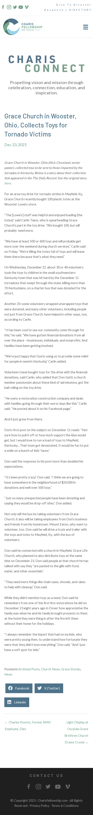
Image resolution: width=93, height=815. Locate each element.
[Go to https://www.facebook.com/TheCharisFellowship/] (3, 8)
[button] (46, 775)
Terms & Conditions (65, 805)
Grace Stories (71, 669)
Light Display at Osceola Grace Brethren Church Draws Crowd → (76, 723)
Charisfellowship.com (52, 800)
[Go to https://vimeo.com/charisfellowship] (26, 8)
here (7, 183)
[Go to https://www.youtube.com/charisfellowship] (20, 8)
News (8, 674)
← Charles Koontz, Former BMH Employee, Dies (28, 723)
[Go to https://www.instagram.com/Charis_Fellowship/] (9, 8)
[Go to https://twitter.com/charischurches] (15, 8)
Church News (50, 669)
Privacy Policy (39, 805)
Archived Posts (29, 669)
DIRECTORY (80, 9)
